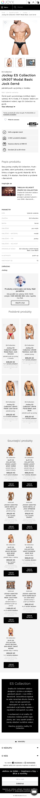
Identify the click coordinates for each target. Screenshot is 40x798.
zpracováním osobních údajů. (25, 791)
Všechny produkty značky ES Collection (20, 727)
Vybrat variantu (11, 484)
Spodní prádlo (14, 12)
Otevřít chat (20, 303)
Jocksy (25, 12)
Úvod (3, 12)
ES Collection (7, 72)
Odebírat (20, 784)
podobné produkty (9, 114)
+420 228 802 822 (17, 296)
